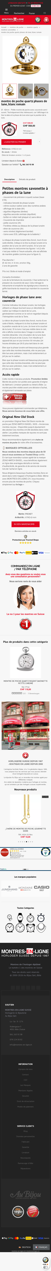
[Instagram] (23, 988)
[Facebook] (18, 988)
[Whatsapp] (33, 988)
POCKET (29, 514)
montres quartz (32, 27)
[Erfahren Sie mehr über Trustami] (3, 869)
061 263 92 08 (28, 164)
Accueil (3, 27)
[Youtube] (38, 988)
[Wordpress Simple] (13, 988)
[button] (19, 10)
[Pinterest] (28, 988)
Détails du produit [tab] (27, 179)
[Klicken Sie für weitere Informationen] (25, 859)
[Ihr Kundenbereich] (45, 10)
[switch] (45, 1267)
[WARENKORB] (32, 10)
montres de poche (16, 27)
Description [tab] (9, 179)
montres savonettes (8, 30)
